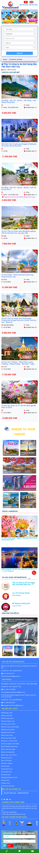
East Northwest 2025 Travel (10, 746)
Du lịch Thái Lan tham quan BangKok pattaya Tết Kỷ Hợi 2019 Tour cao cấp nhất (19, 232)
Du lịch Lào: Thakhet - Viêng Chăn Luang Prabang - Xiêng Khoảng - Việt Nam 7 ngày (18, 363)
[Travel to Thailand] (11, 447)
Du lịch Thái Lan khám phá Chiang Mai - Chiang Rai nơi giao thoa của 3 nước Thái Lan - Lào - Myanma (19, 320)
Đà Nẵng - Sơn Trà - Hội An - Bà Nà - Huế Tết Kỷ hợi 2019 (19, 188)
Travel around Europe (8, 786)
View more (34, 112)
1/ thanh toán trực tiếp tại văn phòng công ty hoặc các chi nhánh (19, 806)
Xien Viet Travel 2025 (8, 752)
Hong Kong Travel (7, 769)
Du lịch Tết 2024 (6, 760)
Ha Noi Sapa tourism (8, 718)
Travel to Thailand (7, 763)
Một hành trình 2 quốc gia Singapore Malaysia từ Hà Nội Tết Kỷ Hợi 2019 (19, 145)
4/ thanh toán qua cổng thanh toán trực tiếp (13, 814)
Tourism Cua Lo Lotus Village (10, 727)
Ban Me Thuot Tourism (8, 732)
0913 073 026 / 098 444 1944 (28, 5)
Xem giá (19, 53)
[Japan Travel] (19, 465)
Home (5, 59)
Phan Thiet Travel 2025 (8, 749)
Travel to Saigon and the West (10, 744)
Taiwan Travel (6, 783)
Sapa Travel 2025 (7, 715)
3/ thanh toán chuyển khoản (9, 812)
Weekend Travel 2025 (8, 729)
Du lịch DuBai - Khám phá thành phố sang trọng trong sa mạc (17, 275)
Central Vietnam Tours (8, 721)
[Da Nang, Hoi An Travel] (28, 500)
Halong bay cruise (7, 713)
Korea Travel (5, 766)
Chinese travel (6, 774)
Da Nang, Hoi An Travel (8, 724)
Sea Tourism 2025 (7, 735)
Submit (8, 846)
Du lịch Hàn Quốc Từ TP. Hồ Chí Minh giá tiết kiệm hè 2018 (19, 406)
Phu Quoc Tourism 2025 (9, 738)
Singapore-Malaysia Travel (9, 777)
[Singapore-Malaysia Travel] (28, 448)
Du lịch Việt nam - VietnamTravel (16, 793)
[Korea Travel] (19, 483)
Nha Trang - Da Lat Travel (9, 755)
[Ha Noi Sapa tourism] (11, 500)
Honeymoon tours (7, 758)
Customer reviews (15, 59)
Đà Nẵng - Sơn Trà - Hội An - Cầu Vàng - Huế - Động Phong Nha (19, 101)
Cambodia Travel (7, 772)
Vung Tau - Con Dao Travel (9, 741)
